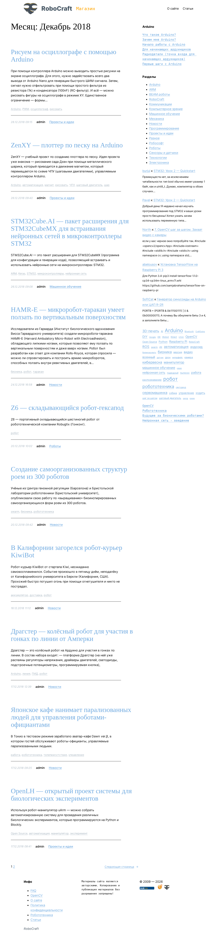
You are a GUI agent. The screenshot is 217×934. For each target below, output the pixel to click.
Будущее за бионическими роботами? (173, 415)
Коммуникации (160, 104)
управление (76, 755)
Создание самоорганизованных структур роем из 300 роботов (69, 472)
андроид (196, 347)
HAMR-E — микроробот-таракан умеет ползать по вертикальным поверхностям (68, 313)
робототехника (44, 511)
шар (107, 185)
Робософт (156, 143)
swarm (15, 511)
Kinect (174, 337)
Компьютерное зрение (166, 109)
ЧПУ (72, 185)
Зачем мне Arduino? (159, 39)
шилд (185, 398)
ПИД (35, 673)
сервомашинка (154, 393)
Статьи (36, 919)
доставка (36, 595)
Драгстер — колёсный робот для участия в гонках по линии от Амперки (72, 635)
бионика (16, 371)
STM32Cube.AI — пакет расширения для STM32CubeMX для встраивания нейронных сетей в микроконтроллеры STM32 (70, 232)
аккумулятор (19, 595)
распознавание (152, 379)
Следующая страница (121, 866)
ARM (14, 273)
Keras (21, 273)
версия (177, 352)
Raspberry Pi (178, 341)
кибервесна (152, 362)
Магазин (85, 8)
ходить (200, 393)
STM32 (31, 273)
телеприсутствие (55, 755)
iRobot (165, 337)
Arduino (16, 109)
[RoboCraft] (167, 888)
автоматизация (32, 185)
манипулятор (60, 833)
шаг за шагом (149, 398)
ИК (160, 347)
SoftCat (148, 299)
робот (27, 371)
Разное (154, 138)
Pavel (146, 200)
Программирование (164, 128)
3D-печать (150, 331)
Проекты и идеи (61, 122)
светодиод (181, 387)
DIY (144, 336)
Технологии (158, 157)
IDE (159, 337)
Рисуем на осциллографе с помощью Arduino (63, 55)
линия (26, 673)
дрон (168, 357)
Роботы (55, 446)
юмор (192, 398)
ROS (145, 347)
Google (152, 337)
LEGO (181, 337)
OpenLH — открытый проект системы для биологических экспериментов (71, 794)
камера (188, 357)
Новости (55, 384)
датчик (160, 357)
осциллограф (39, 109)
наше (179, 368)
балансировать (149, 352)
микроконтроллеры (50, 273)
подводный (172, 373)
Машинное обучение (65, 286)
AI (162, 331)
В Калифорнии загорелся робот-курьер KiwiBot (66, 551)
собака (173, 393)
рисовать (56, 109)
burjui (146, 171)
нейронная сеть (76, 273)
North (146, 229)
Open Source (19, 833)
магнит (49, 185)
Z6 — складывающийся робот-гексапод (67, 408)
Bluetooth (189, 331)
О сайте (36, 900)
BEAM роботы (159, 94)
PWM (25, 109)
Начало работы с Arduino (163, 44)
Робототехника (154, 410)
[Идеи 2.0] (159, 888)
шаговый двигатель (89, 185)
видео (188, 352)
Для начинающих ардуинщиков (166, 49)
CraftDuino (200, 331)
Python (163, 341)
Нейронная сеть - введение (165, 420)
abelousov (149, 264)
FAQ (33, 890)
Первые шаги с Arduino (162, 64)
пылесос (185, 372)
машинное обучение (158, 368)
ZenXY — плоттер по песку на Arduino (67, 145)
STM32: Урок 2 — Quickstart (174, 171)
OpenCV (191, 336)
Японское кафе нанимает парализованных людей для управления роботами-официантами (71, 717)
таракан (38, 371)
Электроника (159, 162)
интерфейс (177, 357)
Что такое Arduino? (159, 34)
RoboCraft (56, 8)
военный (148, 357)
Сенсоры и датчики (163, 152)
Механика (156, 118)
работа (15, 755)
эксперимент (79, 833)
